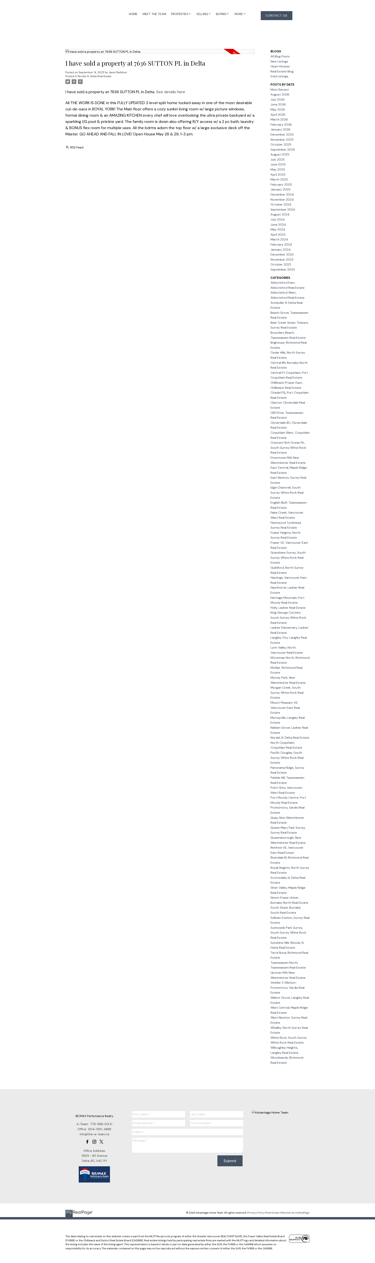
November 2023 (282, 259)
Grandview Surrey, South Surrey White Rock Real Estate (288, 558)
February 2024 (281, 244)
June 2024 (278, 225)
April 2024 (278, 234)
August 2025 (280, 154)
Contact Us (277, 16)
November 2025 (282, 140)
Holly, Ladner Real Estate (288, 608)
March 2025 (279, 179)
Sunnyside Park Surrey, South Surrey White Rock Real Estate (288, 933)
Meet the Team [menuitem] (154, 14)
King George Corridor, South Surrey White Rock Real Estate (288, 617)
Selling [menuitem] (202, 14)
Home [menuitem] (133, 14)
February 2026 (281, 124)
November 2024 (282, 200)
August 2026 (280, 94)
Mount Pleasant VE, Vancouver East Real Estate (285, 708)
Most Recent (280, 90)
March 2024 (279, 239)
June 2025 (278, 164)
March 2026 (279, 119)
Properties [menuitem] (179, 14)
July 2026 (278, 99)
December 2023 (282, 254)
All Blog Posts (280, 56)
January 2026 (280, 129)
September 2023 (283, 269)
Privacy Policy (256, 1212)
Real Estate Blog (282, 71)
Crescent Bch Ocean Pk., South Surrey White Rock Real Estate (288, 448)
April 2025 (278, 175)
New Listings (279, 61)
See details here (170, 91)
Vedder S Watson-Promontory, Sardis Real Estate (287, 988)
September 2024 (283, 209)
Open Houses (280, 66)
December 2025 (282, 134)
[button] (276, 15)
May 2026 (278, 109)
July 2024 (278, 219)
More (239, 14)
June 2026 (278, 104)
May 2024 (278, 229)
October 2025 (281, 144)
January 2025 (280, 189)
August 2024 (280, 214)
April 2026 (278, 115)
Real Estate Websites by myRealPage (288, 1212)
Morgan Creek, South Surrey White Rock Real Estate (287, 693)
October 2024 (281, 204)
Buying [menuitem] (221, 14)
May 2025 (278, 169)
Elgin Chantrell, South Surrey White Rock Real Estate (287, 492)
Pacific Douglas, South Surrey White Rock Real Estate (287, 758)
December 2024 (282, 194)
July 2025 (278, 159)
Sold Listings (279, 76)
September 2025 (283, 149)
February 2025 (281, 184)
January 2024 (281, 250)
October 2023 (281, 264)
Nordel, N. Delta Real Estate (94, 76)
